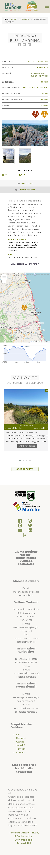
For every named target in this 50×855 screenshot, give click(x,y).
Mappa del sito (23, 764)
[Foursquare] (25, 535)
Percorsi (24, 19)
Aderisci (20, 752)
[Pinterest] (20, 526)
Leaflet (33, 342)
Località (20, 745)
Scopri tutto (25, 469)
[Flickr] (30, 531)
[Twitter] (30, 526)
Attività (20, 741)
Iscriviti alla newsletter (24, 770)
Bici (18, 734)
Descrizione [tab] (27, 184)
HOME (14, 19)
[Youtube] (20, 531)
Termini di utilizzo (19, 832)
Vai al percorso (27, 446)
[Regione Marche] (25, 495)
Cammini (21, 738)
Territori (21, 749)
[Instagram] (29, 521)
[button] (24, 308)
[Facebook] (20, 521)
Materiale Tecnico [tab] (27, 190)
